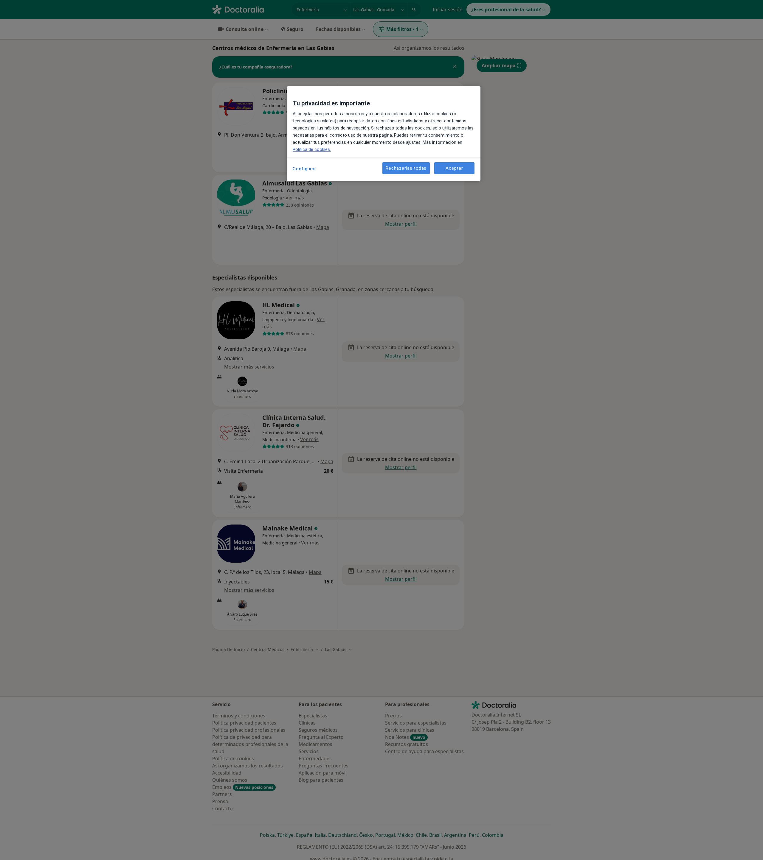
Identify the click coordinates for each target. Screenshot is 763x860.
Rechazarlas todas (406, 168)
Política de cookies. (312, 149)
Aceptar (454, 168)
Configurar (304, 168)
